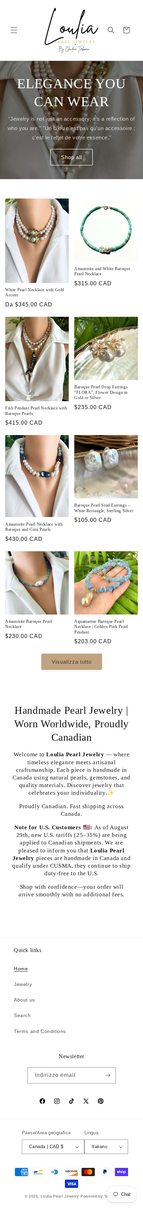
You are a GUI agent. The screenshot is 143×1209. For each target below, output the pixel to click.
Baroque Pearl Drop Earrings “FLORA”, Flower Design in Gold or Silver (101, 392)
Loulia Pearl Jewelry (60, 1196)
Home (21, 968)
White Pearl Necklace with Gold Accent (34, 292)
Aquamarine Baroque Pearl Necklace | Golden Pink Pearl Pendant (101, 627)
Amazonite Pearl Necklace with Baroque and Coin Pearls (33, 527)
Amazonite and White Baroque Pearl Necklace (102, 271)
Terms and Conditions (40, 1031)
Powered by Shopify (100, 1196)
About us (24, 1000)
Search (22, 1015)
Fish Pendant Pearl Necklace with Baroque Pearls (36, 411)
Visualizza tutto (72, 662)
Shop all (71, 157)
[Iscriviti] (108, 1075)
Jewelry (23, 984)
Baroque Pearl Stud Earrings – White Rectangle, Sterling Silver (103, 508)
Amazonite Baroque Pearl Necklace (28, 624)
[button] (14, 30)
